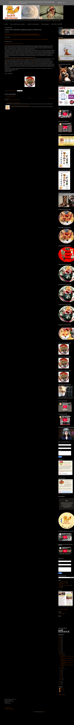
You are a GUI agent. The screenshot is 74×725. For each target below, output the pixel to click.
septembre (62, 668)
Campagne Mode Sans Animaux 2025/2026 (13, 102)
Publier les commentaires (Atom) (14, 99)
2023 (60, 640)
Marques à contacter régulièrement (64, 585)
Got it (64, 2)
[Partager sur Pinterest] (22, 90)
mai (61, 674)
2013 (60, 681)
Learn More (59, 2)
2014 (60, 652)
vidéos (60, 587)
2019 (60, 645)
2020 (60, 644)
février (61, 678)
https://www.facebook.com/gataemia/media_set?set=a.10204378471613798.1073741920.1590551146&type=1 (23, 35)
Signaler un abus (61, 694)
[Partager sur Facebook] (20, 90)
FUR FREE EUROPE (56, 24)
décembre (62, 653)
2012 (60, 682)
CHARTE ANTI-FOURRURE (63, 609)
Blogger (44, 711)
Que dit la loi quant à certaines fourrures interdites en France (19, 105)
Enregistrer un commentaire (10, 96)
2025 (60, 637)
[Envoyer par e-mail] (17, 90)
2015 (60, 651)
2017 (60, 648)
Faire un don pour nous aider (17, 24)
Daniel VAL (62, 688)
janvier (61, 679)
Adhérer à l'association (33, 24)
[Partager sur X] (19, 90)
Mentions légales (8, 707)
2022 (60, 641)
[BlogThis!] (18, 90)
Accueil (6, 24)
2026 (60, 636)
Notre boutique (45, 24)
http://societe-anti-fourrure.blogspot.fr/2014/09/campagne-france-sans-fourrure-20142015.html (20, 58)
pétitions (60, 586)
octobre (61, 667)
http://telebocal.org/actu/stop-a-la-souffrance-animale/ (14, 43)
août (61, 670)
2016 (60, 649)
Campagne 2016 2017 (62, 581)
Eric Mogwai (62, 689)
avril (61, 675)
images (60, 584)
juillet (61, 671)
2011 (60, 684)
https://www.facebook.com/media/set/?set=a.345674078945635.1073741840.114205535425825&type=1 (22, 34)
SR (60, 691)
